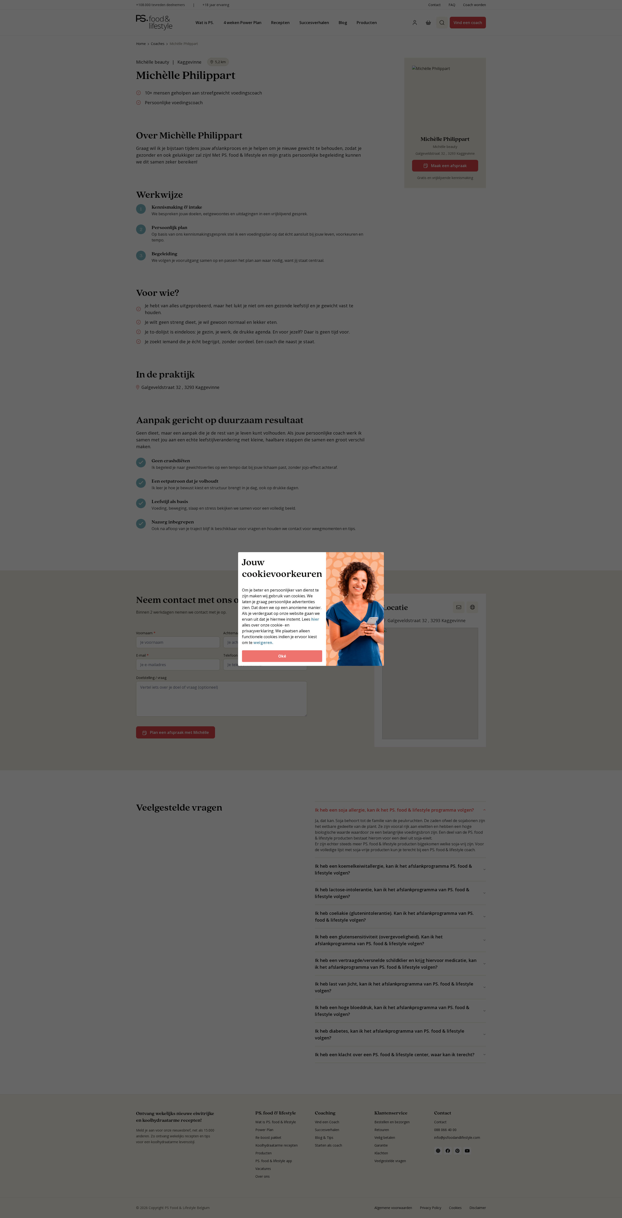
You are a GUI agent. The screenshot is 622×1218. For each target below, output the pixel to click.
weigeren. (263, 642)
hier (315, 619)
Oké (282, 656)
